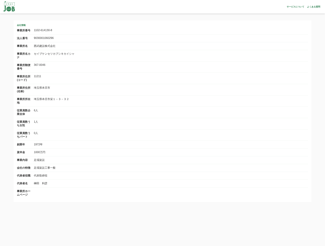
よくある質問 (313, 6)
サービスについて (295, 6)
